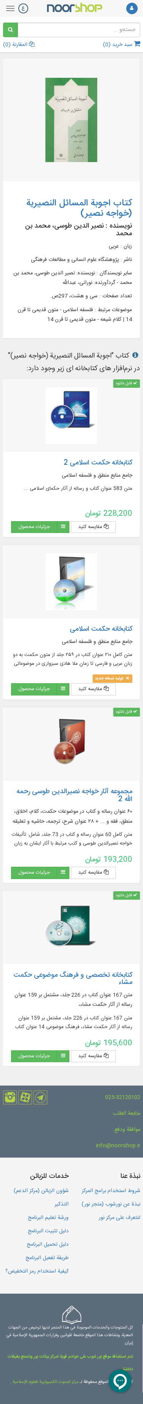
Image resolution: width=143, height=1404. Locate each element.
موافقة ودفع (127, 1129)
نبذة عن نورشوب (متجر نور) (111, 1204)
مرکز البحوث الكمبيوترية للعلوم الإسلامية (45, 1382)
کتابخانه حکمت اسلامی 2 (98, 463)
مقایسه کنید (91, 527)
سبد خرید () (118, 44)
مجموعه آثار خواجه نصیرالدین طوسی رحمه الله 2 (74, 795)
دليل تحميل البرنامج (48, 1244)
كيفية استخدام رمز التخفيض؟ (37, 1271)
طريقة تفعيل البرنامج (47, 1258)
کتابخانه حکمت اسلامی (101, 629)
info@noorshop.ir (118, 1145)
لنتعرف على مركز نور (119, 1217)
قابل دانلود (124, 383)
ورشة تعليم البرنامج (48, 1217)
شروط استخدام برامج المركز (111, 1191)
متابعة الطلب (126, 1113)
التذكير (62, 1204)
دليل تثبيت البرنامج (48, 1231)
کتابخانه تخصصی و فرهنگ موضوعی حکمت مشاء (72, 979)
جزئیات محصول (34, 527)
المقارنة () (16, 44)
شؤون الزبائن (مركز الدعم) (41, 1191)
